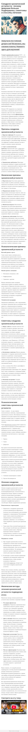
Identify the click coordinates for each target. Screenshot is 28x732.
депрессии (12, 563)
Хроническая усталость (11, 424)
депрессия (20, 148)
